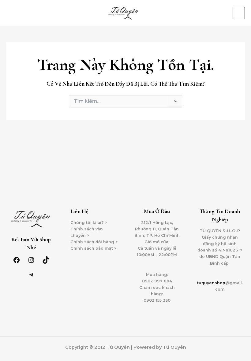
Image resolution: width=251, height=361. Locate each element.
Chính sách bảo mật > (93, 248)
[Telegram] (31, 274)
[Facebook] (16, 260)
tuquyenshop (211, 283)
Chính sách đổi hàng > (94, 242)
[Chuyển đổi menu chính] (239, 13)
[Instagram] (31, 260)
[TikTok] (46, 260)
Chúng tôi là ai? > (88, 222)
